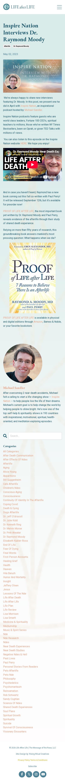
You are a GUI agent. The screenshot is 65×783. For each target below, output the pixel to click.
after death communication (18, 455)
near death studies (14, 650)
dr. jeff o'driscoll (12, 516)
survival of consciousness (18, 727)
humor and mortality (14, 577)
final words (9, 552)
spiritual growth (12, 715)
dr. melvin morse (12, 528)
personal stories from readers (20, 666)
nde (5, 634)
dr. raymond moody (21, 46)
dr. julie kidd (10, 520)
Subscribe (32, 766)
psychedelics (10, 682)
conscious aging (12, 492)
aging (6, 467)
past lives (9, 658)
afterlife (7, 46)
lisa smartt (9, 617)
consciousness (11, 496)
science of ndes (12, 703)
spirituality (9, 719)
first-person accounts (15, 556)
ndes (6, 642)
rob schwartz (10, 695)
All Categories (11, 451)
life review (9, 609)
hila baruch (9, 573)
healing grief (10, 561)
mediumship (10, 626)
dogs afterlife (11, 512)
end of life (9, 544)
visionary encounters (14, 731)
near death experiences (16, 646)
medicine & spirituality (15, 621)
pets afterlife (10, 670)
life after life (11, 601)
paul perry (9, 662)
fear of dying (10, 548)
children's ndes (11, 487)
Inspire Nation (28, 105)
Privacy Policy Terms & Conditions (32, 760)
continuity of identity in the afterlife (23, 500)
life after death (12, 597)
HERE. (24, 143)
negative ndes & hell (15, 654)
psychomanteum (12, 686)
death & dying (11, 508)
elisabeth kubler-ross (15, 540)
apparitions (9, 475)
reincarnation (10, 690)
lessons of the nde (14, 593)
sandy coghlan (11, 699)
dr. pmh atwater (12, 532)
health (6, 565)
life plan (8, 605)
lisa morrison (10, 613)
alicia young (9, 471)
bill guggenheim (12, 479)
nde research (11, 638)
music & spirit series (15, 630)
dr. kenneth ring (12, 524)
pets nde (8, 674)
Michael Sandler (33, 109)
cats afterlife (10, 483)
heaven (7, 569)
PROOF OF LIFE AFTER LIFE (18, 211)
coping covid (10, 504)
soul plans (9, 711)
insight (7, 581)
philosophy (9, 678)
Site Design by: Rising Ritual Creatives (32, 754)
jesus (6, 589)
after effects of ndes (15, 459)
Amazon (38, 321)
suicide (7, 723)
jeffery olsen (10, 585)
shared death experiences (17, 707)
